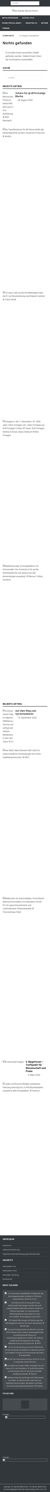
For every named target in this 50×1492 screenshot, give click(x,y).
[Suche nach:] (25, 3)
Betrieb (44, 23)
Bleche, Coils (28, 18)
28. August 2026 (25, 100)
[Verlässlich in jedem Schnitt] (25, 1296)
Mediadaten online (10, 1271)
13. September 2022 (27, 717)
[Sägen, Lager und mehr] (25, 1360)
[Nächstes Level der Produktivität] (24, 754)
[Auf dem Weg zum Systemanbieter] (8, 726)
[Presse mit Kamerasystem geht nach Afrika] (24, 133)
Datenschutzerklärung (11, 1250)
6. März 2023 (34, 1075)
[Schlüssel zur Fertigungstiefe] (24, 573)
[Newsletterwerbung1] (25, 1448)
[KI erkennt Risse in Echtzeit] (24, 296)
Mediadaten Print (9, 1266)
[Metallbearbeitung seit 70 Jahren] (24, 428)
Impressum (7, 1245)
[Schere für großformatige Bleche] (8, 107)
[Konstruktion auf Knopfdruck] (25, 1323)
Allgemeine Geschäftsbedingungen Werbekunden (21, 1254)
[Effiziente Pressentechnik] (25, 1336)
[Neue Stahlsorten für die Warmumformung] (24, 905)
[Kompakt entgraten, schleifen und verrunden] (25, 1310)
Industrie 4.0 (31, 23)
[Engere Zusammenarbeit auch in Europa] (24, 1087)
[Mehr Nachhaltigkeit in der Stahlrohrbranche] (25, 1351)
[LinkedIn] (25, 1404)
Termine (5, 28)
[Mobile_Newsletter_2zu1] (25, 1480)
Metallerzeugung (10, 18)
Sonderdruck (7, 1279)
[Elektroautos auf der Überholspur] (25, 1381)
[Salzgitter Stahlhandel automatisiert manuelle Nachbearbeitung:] (25, 1369)
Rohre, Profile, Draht (11, 23)
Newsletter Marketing (11, 1275)
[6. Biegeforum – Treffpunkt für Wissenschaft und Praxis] (13, 1062)
